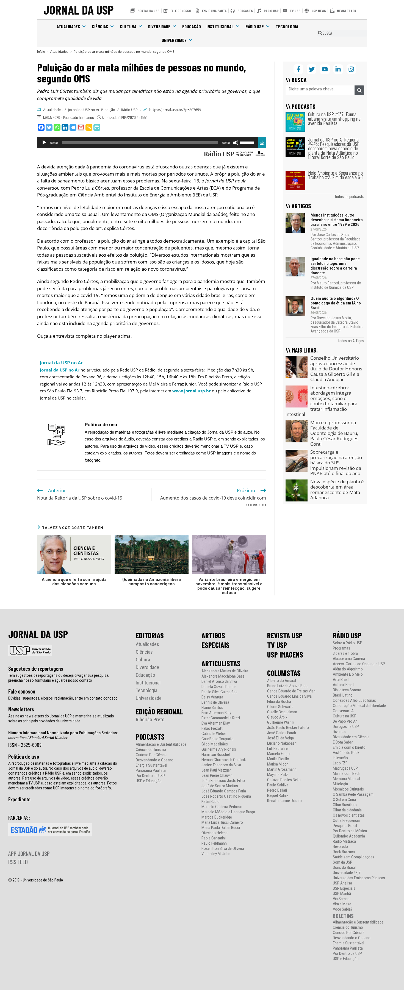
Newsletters (21, 709)
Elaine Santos (212, 707)
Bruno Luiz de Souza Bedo (288, 686)
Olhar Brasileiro (345, 805)
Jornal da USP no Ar (59, 370)
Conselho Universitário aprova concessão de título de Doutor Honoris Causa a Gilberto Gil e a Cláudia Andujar (336, 368)
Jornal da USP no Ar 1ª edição (91, 109)
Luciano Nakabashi (282, 743)
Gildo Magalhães (214, 744)
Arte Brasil (341, 679)
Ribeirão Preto (150, 719)
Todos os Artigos (350, 340)
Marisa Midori (278, 764)
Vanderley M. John (215, 854)
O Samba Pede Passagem (353, 794)
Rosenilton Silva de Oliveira (222, 848)
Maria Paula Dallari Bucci (220, 827)
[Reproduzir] (44, 142)
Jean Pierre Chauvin (217, 775)
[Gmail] (81, 127)
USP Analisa (342, 883)
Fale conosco (21, 691)
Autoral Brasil (343, 685)
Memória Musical (346, 779)
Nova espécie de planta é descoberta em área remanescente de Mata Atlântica (337, 489)
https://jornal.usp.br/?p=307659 (175, 109)
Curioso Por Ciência (151, 755)
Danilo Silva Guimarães (219, 692)
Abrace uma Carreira (349, 658)
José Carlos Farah (281, 733)
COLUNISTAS (284, 673)
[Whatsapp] (57, 127)
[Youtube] (325, 69)
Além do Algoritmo (348, 669)
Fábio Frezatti (212, 728)
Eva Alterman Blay (215, 723)
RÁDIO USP (347, 635)
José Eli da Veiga (280, 738)
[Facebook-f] (298, 69)
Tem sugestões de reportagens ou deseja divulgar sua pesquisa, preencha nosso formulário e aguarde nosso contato (58, 678)
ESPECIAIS (215, 645)
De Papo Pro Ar (345, 721)
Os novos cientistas (349, 815)
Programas (341, 648)
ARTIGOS (213, 635)
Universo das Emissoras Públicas (359, 878)
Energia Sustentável (151, 765)
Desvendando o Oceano (154, 760)
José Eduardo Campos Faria (223, 791)
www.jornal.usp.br (191, 390)
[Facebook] (41, 127)
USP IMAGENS (285, 654)
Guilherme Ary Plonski (218, 749)
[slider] (248, 142)
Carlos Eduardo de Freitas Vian (291, 691)
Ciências (100, 26)
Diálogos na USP (346, 726)
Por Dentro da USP (150, 775)
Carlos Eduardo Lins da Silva (289, 696)
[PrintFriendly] (96, 127)
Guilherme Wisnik (280, 722)
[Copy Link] (88, 127)
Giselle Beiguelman (282, 712)
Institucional (220, 26)
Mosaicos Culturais (348, 789)
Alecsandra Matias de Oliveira (224, 671)
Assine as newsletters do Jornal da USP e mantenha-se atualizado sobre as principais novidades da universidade (61, 718)
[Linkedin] (65, 127)
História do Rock (346, 752)
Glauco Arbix (277, 717)
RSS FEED (18, 861)
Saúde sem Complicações (353, 857)
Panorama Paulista (151, 770)
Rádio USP (254, 26)
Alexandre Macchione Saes (223, 676)
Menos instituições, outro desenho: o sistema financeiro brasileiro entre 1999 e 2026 (337, 220)
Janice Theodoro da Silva (221, 765)
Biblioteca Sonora (347, 690)
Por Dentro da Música (350, 831)
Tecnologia (287, 26)
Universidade (174, 40)
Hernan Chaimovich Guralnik (223, 760)
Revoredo (340, 846)
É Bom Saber (343, 742)
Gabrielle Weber (213, 733)
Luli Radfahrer (278, 748)
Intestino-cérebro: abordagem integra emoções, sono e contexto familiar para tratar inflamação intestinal (321, 401)
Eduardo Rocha (279, 701)
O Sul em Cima (344, 799)
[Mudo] (236, 142)
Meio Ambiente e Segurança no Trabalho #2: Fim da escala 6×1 (335, 175)
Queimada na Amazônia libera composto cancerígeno (151, 581)
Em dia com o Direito (349, 747)
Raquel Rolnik (278, 795)
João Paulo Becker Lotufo (288, 727)
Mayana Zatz (277, 774)
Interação (340, 758)
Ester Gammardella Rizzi (220, 718)
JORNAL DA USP (78, 9)
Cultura (128, 26)
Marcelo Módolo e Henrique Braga (228, 812)
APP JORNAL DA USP (29, 853)
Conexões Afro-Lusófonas (354, 700)
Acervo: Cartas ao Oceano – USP (359, 664)
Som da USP (342, 862)
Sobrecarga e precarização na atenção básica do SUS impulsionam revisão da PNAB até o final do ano (336, 462)
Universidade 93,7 (346, 872)
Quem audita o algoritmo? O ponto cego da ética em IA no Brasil (336, 303)
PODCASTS (150, 736)
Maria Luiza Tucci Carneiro (222, 822)
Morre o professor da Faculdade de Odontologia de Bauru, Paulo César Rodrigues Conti (334, 433)
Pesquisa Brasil (345, 825)
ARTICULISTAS (220, 663)
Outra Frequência (346, 820)
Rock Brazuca (344, 852)
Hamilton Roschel (215, 754)
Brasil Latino (343, 695)
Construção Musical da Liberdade (359, 705)
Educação (191, 26)
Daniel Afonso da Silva (219, 681)
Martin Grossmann (282, 769)
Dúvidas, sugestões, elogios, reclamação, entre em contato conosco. (63, 698)
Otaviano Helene (214, 833)
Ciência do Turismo (151, 749)
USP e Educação (149, 781)
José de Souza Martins (219, 786)
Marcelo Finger (278, 753)
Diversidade (159, 26)
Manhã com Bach (346, 773)
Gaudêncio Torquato (217, 739)
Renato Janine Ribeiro (284, 800)
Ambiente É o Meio (348, 674)
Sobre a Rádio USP (347, 643)
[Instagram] (351, 69)
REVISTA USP (285, 635)
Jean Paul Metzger (216, 770)
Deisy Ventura (212, 697)
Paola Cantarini (213, 838)
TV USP (277, 645)
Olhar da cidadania (347, 810)
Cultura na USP (344, 716)
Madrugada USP (345, 768)
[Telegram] (73, 127)
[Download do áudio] (262, 142)
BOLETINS (343, 915)
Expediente (19, 799)
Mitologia (340, 784)
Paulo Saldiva (277, 785)
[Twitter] (49, 127)
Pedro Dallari (277, 790)
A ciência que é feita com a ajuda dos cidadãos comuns (74, 581)
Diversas (339, 732)
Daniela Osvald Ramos (219, 686)
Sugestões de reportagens (35, 668)
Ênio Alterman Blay (216, 713)
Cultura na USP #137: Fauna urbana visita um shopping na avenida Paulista (334, 118)
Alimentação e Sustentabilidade (161, 744)
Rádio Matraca (344, 841)
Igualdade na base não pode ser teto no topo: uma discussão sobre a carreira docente (335, 265)
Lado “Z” (340, 763)
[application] (147, 142)
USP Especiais (344, 888)
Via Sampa (341, 899)
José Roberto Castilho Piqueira (226, 796)
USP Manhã (342, 893)
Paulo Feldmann (214, 843)
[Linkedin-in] (338, 69)
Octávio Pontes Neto (284, 780)
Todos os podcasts (349, 196)
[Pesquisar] (359, 90)
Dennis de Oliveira (215, 702)
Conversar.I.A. (344, 711)
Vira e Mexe (342, 904)
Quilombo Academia (349, 836)
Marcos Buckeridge (216, 817)
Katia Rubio (210, 801)
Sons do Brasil (344, 867)
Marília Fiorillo (278, 759)
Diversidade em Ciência (351, 737)
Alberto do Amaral (281, 680)
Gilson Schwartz (280, 707)
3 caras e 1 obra (345, 653)
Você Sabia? (342, 909)
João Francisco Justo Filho (223, 780)
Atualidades (68, 26)
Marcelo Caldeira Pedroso (221, 807)
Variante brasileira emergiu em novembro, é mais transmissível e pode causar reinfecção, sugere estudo (228, 586)
